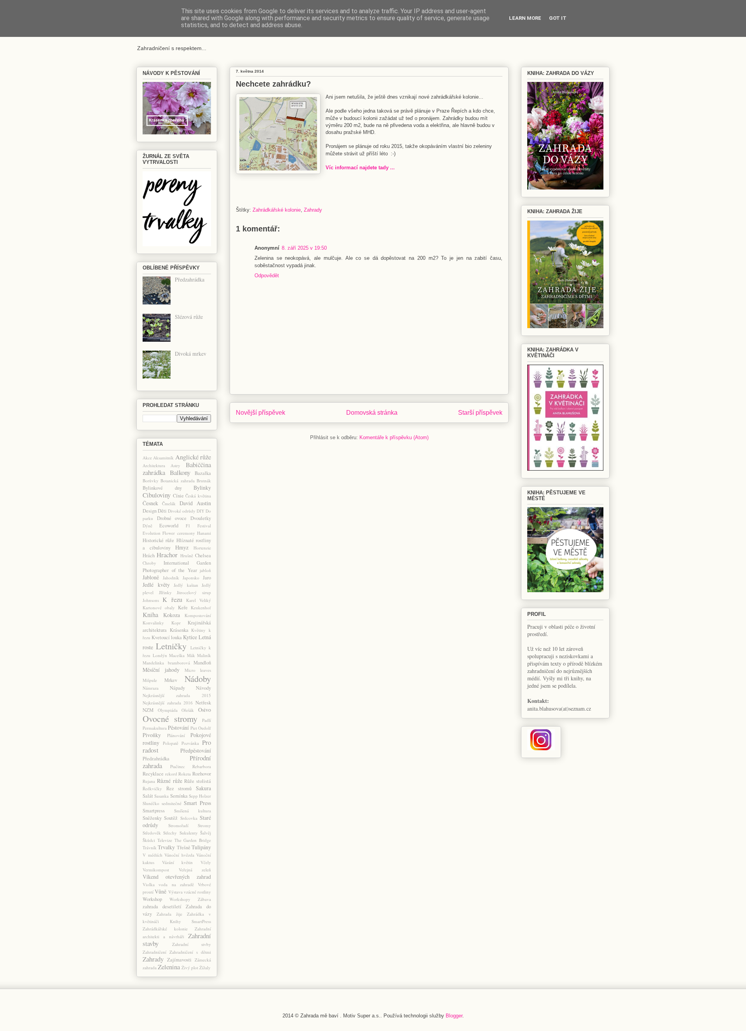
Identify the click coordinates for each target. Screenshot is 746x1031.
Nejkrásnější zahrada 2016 (168, 703)
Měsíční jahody (161, 669)
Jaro (207, 577)
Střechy (170, 833)
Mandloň (202, 662)
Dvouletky (200, 518)
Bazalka (203, 473)
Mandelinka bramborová (166, 663)
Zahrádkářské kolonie (277, 210)
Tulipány (201, 847)
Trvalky (166, 847)
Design (150, 511)
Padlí (206, 720)
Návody (203, 688)
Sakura (203, 788)
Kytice (190, 637)
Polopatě (170, 743)
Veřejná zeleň (195, 870)
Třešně (183, 847)
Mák (191, 655)
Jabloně (151, 577)
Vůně (160, 891)
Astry (175, 465)
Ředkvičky (152, 788)
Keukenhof (201, 607)
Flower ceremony (178, 533)
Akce (147, 458)
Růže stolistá (197, 781)
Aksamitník (163, 458)
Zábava (204, 899)
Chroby (149, 563)
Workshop (152, 899)
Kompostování (198, 615)
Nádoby (198, 678)
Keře (183, 607)
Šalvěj (205, 833)
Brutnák (204, 480)
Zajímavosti (179, 959)
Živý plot (189, 967)
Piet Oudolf (200, 728)
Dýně (147, 526)
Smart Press (197, 803)
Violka (149, 884)
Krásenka (179, 630)
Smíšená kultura (192, 811)
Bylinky (202, 487)
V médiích (152, 855)
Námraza (151, 688)
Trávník (150, 847)
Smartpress (154, 810)
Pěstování (178, 727)
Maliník (204, 655)
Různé (164, 780)
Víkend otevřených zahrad (177, 876)
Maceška (177, 655)
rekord (171, 774)
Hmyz (181, 547)
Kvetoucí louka (167, 637)
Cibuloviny (157, 494)
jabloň (205, 570)
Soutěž (171, 818)
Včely (205, 862)
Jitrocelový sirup (194, 592)
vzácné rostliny (197, 892)
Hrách (149, 555)
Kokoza (171, 615)
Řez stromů (179, 788)
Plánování (176, 735)
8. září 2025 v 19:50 (304, 248)
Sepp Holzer (200, 796)
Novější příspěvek (260, 412)
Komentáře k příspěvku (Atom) (394, 437)
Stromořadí (178, 825)
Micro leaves (198, 670)
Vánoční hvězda (179, 855)
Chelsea (203, 555)
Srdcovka (188, 818)
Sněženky (152, 818)
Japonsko (191, 578)
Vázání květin (177, 862)
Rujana (149, 781)
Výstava (175, 892)
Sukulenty (189, 833)
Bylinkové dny (162, 488)
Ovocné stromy (170, 718)
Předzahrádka (189, 279)
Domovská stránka (371, 412)
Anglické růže (193, 456)
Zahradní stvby (191, 944)
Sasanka (161, 796)
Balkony (180, 472)
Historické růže (158, 540)
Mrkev (170, 680)
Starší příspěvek (480, 412)
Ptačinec (177, 766)
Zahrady (313, 210)
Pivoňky (152, 735)
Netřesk (203, 702)
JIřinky (165, 592)
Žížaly (205, 967)
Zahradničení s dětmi (190, 952)
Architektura (154, 465)
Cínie (178, 495)
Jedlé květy (156, 584)
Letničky (171, 646)
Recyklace (153, 773)
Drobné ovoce (172, 518)
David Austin (195, 503)
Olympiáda (168, 710)
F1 (188, 526)
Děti (162, 511)
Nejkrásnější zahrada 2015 (177, 695)
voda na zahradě (176, 884)
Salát (148, 796)
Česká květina (198, 496)
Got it (557, 18)
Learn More (525, 18)
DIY (200, 511)
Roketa (184, 774)
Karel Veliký (198, 600)
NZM (148, 710)
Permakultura (155, 728)
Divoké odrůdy (181, 511)
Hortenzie (202, 548)
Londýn (160, 655)
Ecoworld (168, 525)
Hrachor (167, 554)
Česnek (150, 503)
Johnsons (151, 600)
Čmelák (169, 503)
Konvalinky (153, 623)
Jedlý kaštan (186, 585)
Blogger (454, 1016)
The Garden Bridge (192, 840)
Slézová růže (189, 316)
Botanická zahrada (177, 480)
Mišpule (150, 680)
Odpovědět (266, 275)
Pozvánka (190, 743)
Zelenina (169, 966)
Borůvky (151, 480)
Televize (164, 840)
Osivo (204, 709)
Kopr (176, 623)
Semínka (179, 796)
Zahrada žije (169, 914)
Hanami (204, 533)
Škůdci (149, 840)
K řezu (172, 599)
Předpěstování (195, 750)
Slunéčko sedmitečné (162, 803)
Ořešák (187, 710)
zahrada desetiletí (162, 906)
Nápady (177, 688)
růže (177, 780)
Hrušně (186, 555)
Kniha (150, 614)
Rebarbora (201, 766)
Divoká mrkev (190, 353)
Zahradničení (154, 952)
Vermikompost (156, 870)
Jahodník (171, 578)
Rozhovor (201, 773)
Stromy (204, 825)
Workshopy (179, 899)
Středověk (152, 833)
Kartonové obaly (159, 607)
